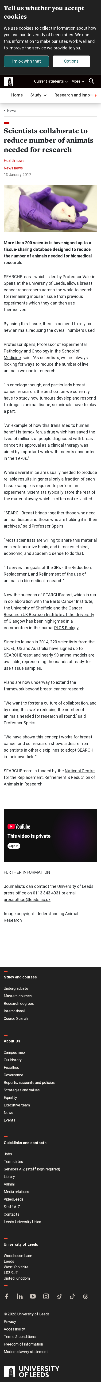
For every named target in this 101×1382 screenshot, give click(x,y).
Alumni (9, 1184)
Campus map (14, 1052)
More (75, 81)
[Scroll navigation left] (5, 95)
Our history (13, 1060)
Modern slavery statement (26, 1352)
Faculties (11, 1067)
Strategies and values (22, 1090)
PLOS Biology (66, 627)
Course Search (16, 1018)
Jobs (8, 1154)
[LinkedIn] (19, 1297)
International (14, 1011)
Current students (49, 81)
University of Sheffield (31, 607)
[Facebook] (6, 1297)
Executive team (17, 1105)
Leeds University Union (22, 1222)
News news (13, 168)
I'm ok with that (26, 61)
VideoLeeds (13, 1199)
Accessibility (14, 1329)
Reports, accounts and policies (29, 1082)
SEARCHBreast (19, 512)
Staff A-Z (12, 1207)
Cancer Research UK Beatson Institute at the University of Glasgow (49, 614)
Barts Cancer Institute (71, 601)
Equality (10, 1097)
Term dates (13, 1161)
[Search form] (91, 81)
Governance (13, 1075)
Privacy (10, 1321)
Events (9, 1120)
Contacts (11, 1214)
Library (9, 1176)
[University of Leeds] (31, 1372)
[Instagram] (46, 1297)
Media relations (16, 1192)
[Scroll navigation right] (95, 95)
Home (17, 94)
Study (35, 94)
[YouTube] (33, 1297)
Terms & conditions (20, 1336)
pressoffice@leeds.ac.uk (27, 899)
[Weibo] (59, 1297)
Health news (14, 160)
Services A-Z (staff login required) (32, 1169)
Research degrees (19, 1003)
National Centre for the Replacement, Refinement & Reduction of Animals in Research (49, 777)
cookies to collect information (47, 28)
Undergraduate (16, 988)
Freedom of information (23, 1344)
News (11, 110)
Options (71, 61)
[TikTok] (72, 1297)
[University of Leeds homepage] (8, 81)
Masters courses (18, 996)
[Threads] (85, 1297)
